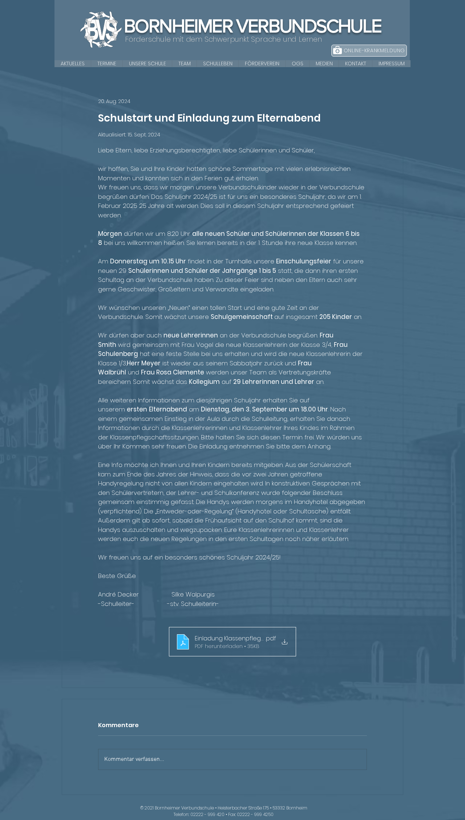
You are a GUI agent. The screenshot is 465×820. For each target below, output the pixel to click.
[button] (147, 63)
